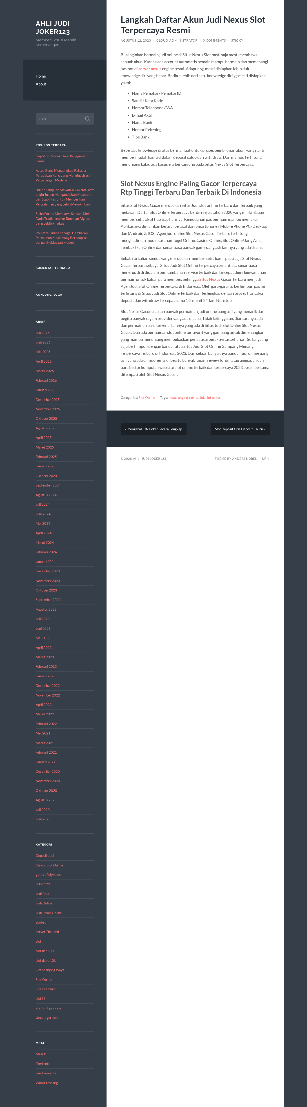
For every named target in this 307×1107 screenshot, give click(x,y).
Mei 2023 (43, 638)
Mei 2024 (43, 523)
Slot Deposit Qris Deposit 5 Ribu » (240, 429)
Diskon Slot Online (49, 865)
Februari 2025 (46, 457)
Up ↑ (266, 458)
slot (38, 941)
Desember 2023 (48, 571)
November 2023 (48, 581)
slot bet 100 (45, 951)
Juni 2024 (43, 514)
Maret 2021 (45, 743)
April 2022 (44, 705)
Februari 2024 (46, 552)
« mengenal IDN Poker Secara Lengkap (153, 429)
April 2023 (44, 647)
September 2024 (48, 485)
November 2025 (48, 409)
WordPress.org (47, 1083)
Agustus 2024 (46, 495)
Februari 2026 (46, 380)
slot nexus (213, 397)
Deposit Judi (45, 855)
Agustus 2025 (46, 428)
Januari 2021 (46, 762)
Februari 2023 (46, 666)
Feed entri (43, 1064)
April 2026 (44, 361)
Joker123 (43, 884)
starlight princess (49, 1008)
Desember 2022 (48, 685)
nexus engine (178, 397)
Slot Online (44, 980)
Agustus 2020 (46, 800)
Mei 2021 (43, 733)
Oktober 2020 (46, 790)
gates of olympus (48, 875)
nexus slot (196, 397)
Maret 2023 (45, 657)
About (41, 84)
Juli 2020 (43, 810)
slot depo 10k (46, 960)
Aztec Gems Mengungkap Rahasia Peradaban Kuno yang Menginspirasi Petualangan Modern (63, 175)
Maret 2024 (45, 542)
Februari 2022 (46, 724)
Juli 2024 (43, 504)
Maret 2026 (45, 371)
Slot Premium (46, 989)
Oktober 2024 (46, 476)
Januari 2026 (46, 390)
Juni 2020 (43, 819)
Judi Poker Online (49, 913)
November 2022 (48, 695)
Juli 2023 (43, 619)
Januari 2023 (46, 676)
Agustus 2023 (46, 609)
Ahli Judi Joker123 (53, 28)
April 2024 (44, 533)
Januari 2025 (46, 466)
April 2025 (44, 437)
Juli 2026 (43, 333)
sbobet (41, 922)
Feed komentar (47, 1073)
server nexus (149, 68)
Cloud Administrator (177, 40)
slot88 (40, 998)
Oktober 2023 (46, 590)
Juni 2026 (43, 342)
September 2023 (48, 600)
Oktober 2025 (46, 418)
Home (41, 76)
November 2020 (48, 781)
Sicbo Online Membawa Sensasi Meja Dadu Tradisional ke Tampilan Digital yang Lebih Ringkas (63, 218)
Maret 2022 (45, 714)
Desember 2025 (48, 399)
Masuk (41, 1054)
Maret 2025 (45, 447)
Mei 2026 (43, 352)
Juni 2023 (43, 628)
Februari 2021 (46, 752)
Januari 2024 (46, 562)
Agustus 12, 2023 (136, 40)
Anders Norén (245, 458)
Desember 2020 (48, 771)
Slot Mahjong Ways (50, 970)
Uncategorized (47, 1017)
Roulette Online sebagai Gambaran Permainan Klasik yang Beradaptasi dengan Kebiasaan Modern (62, 238)
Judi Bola (42, 894)
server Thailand (47, 932)
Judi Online (44, 903)
